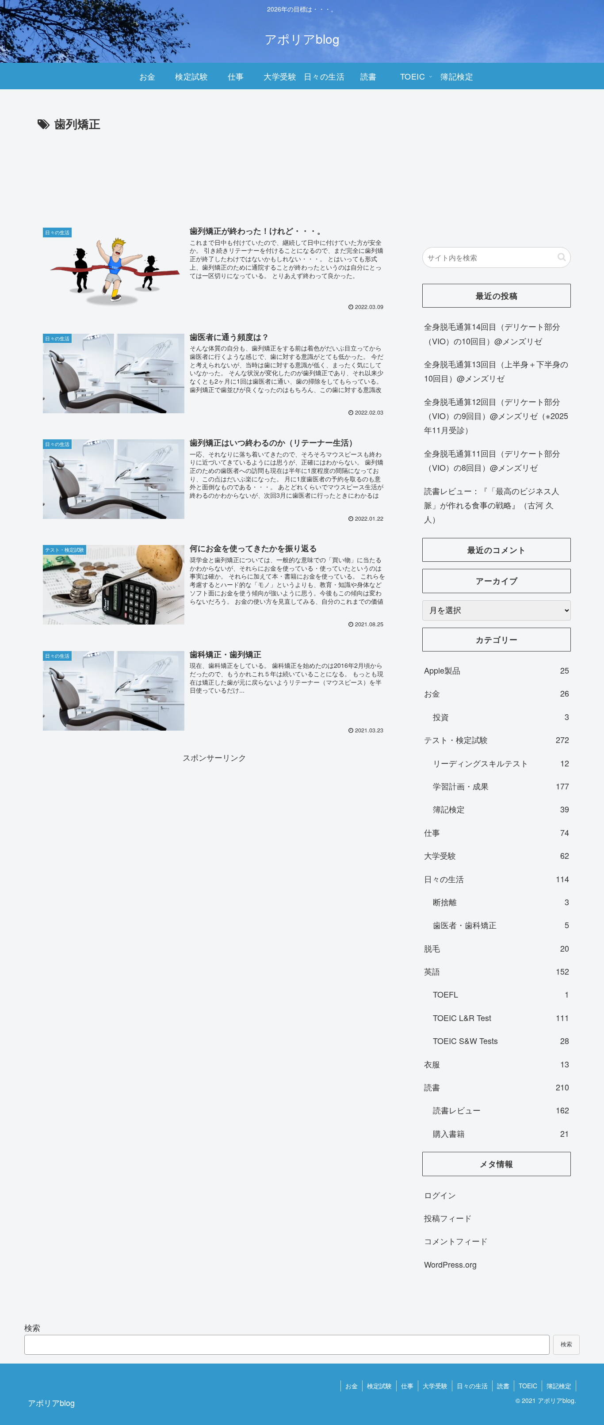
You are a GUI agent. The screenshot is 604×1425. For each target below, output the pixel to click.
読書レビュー (501, 1110)
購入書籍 (501, 1133)
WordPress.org (450, 1264)
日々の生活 (496, 878)
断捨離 (501, 901)
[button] (562, 257)
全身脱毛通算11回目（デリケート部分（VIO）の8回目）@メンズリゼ (492, 460)
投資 (501, 716)
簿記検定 (501, 809)
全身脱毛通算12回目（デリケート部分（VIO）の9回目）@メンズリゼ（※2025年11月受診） (496, 416)
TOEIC (528, 1385)
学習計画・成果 (501, 786)
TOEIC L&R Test (501, 1017)
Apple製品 (496, 670)
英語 (496, 971)
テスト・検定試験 (496, 739)
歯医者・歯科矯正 (501, 924)
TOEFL (501, 994)
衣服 (496, 1064)
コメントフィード (456, 1240)
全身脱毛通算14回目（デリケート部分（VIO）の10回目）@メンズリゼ (492, 333)
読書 (496, 1087)
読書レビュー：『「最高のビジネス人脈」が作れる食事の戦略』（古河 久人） (491, 505)
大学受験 (496, 855)
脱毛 (496, 948)
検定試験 (379, 1385)
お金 (496, 693)
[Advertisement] (214, 179)
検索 (32, 1327)
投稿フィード (448, 1217)
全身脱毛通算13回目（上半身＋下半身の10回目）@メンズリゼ (496, 371)
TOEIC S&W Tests (501, 1040)
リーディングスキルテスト (501, 763)
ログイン (440, 1194)
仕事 (496, 832)
